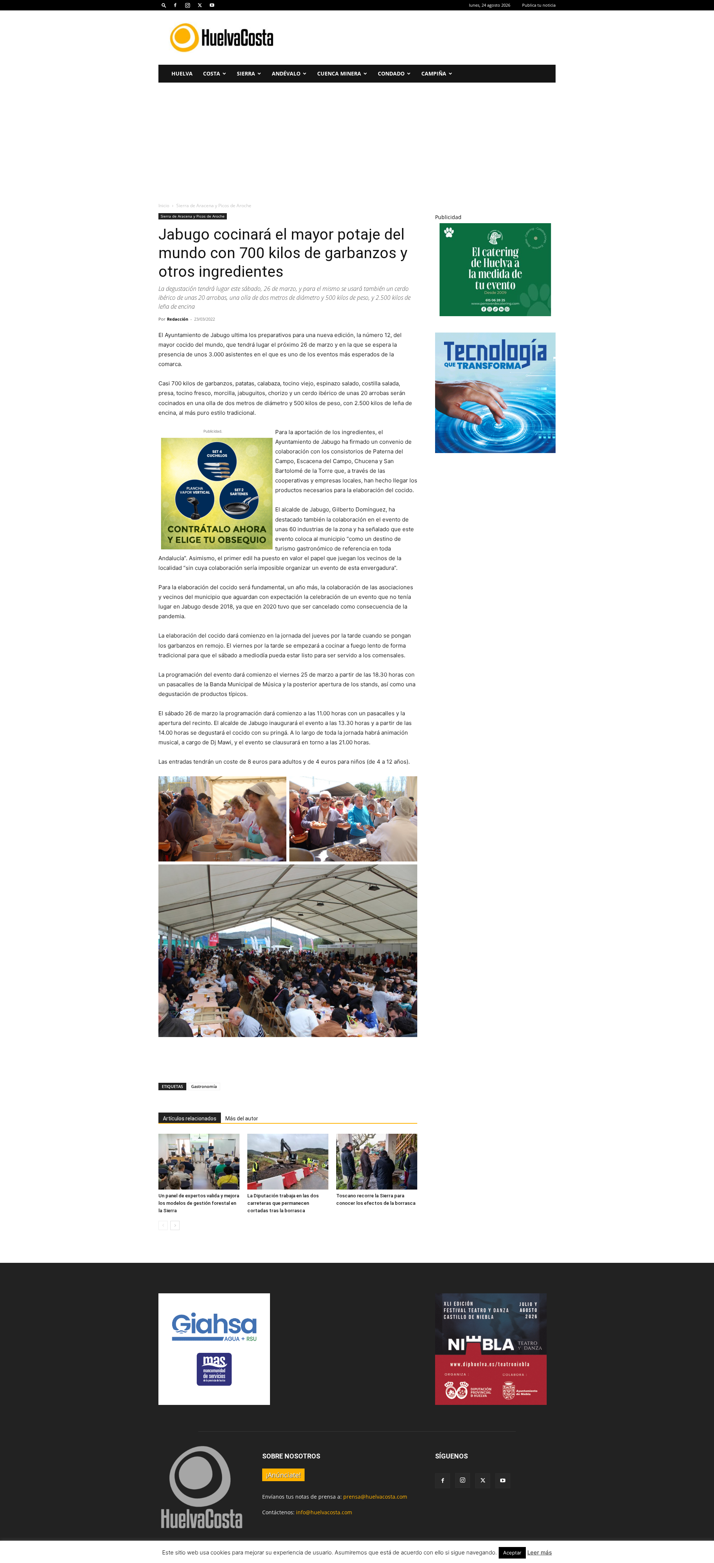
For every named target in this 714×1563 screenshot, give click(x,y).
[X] (199, 5)
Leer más (539, 1552)
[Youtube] (212, 5)
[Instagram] (187, 5)
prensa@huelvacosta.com (375, 1496)
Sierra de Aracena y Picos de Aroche (193, 216)
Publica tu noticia (539, 5)
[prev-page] (163, 1225)
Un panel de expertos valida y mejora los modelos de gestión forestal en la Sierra (198, 1203)
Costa (211, 73)
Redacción (177, 319)
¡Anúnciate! (283, 1474)
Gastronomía (204, 1086)
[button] (164, 5)
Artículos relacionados (189, 1118)
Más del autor (241, 1118)
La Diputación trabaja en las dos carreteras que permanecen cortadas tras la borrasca (283, 1203)
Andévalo (286, 73)
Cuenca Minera (339, 73)
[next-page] (175, 1225)
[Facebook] (175, 5)
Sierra (246, 73)
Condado (391, 73)
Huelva (182, 73)
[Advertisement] (420, 37)
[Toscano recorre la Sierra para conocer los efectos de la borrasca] (376, 1162)
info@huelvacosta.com (324, 1512)
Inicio (163, 205)
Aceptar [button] (512, 1553)
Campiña (433, 73)
